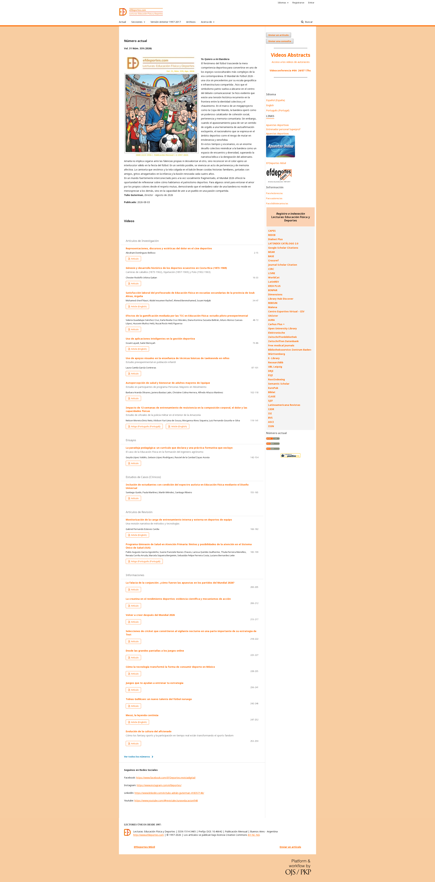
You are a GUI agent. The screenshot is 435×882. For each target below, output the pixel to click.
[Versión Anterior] (279, 182)
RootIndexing (276, 379)
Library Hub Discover (280, 298)
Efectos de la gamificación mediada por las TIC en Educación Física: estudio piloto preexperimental (187, 315)
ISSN (271, 426)
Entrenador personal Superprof (283, 129)
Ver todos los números (137, 756)
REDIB (271, 235)
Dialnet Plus (275, 239)
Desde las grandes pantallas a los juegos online (155, 650)
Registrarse (298, 2)
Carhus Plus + (276, 324)
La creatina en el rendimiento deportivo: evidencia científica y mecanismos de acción (178, 598)
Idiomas (282, 2)
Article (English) (138, 306)
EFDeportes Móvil (276, 163)
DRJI (270, 371)
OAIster (273, 315)
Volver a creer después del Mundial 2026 (150, 615)
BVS (270, 417)
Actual (122, 21)
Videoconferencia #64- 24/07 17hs (290, 70)
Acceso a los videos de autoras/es (291, 62)
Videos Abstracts (290, 55)
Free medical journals (281, 345)
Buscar (308, 21)
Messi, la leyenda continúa (142, 715)
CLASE (271, 396)
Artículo (134, 258)
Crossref (273, 260)
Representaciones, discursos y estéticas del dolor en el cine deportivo (169, 248)
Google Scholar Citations (283, 247)
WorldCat (274, 277)
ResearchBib (275, 362)
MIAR (271, 252)
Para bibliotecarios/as (277, 203)
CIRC (271, 269)
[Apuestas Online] (280, 156)
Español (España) (275, 100)
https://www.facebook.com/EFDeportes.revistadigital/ (166, 777)
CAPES (272, 230)
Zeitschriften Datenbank (283, 341)
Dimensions (275, 294)
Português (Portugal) (277, 110)
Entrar (311, 2)
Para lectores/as (274, 193)
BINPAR (272, 290)
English (270, 105)
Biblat (271, 392)
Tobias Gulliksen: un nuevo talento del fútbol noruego (159, 699)
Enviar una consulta (279, 41)
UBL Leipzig (275, 366)
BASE (271, 256)
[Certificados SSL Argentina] (290, 457)
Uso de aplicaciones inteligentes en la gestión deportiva (160, 338)
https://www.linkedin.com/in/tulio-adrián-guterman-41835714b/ (169, 792)
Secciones (137, 21)
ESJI (270, 375)
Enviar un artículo (278, 35)
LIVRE (271, 273)
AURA (271, 320)
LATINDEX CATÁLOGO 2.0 (283, 243)
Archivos (191, 21)
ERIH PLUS (274, 286)
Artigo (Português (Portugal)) (145, 426)
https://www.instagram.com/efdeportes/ (159, 785)
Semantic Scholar (278, 383)
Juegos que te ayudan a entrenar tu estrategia (154, 683)
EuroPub (273, 388)
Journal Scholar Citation (282, 264)
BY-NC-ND (254, 834)
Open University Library (282, 328)
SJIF (270, 400)
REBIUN (272, 303)
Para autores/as (274, 198)
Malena (272, 307)
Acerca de (207, 21)
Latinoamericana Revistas (284, 405)
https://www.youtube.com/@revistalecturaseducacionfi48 (166, 800)
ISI (270, 413)
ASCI (271, 421)
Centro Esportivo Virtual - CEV (286, 311)
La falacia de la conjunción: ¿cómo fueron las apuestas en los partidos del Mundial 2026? (180, 582)
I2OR (271, 409)
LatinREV (273, 281)
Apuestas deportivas (277, 125)
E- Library (274, 358)
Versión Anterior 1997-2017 (166, 21)
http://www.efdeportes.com (148, 834)
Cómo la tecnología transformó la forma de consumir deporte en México (170, 666)
